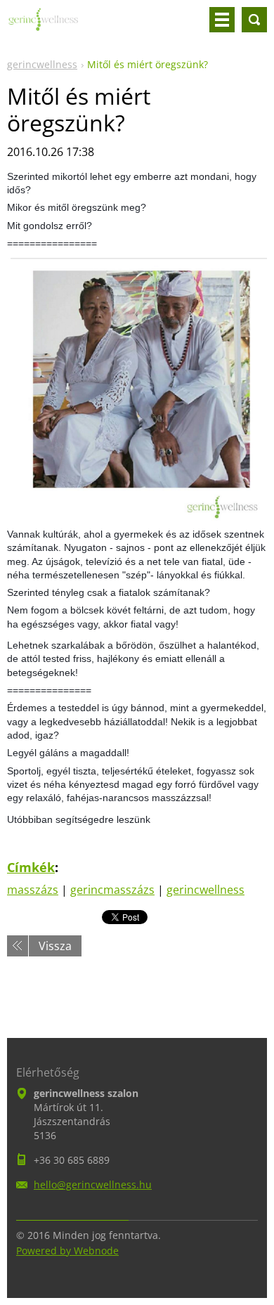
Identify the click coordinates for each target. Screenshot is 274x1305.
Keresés (254, 19)
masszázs (32, 889)
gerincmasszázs (112, 889)
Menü (222, 19)
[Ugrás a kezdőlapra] (43, 25)
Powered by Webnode (67, 1250)
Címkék (31, 867)
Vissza (55, 946)
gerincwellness (42, 64)
